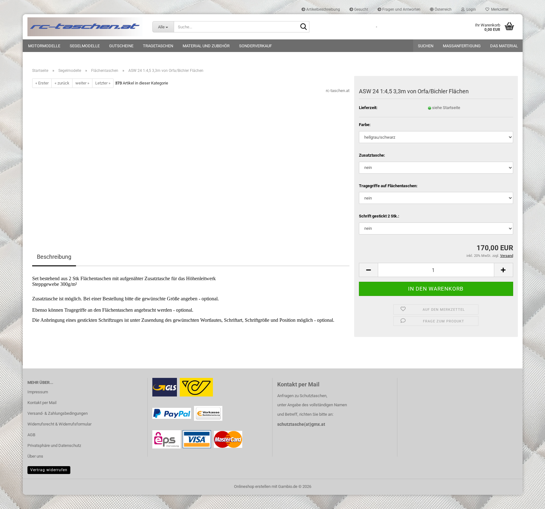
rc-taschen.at (337, 90)
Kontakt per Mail (41, 402)
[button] (440, 9)
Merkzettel (498, 9)
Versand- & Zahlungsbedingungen (57, 413)
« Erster (42, 83)
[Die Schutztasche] (85, 26)
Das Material (504, 45)
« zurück (62, 83)
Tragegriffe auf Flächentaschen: (388, 185)
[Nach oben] (527, 499)
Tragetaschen (158, 45)
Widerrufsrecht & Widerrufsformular (59, 424)
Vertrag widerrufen (48, 470)
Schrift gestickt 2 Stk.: (379, 216)
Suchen (425, 45)
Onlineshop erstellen (252, 486)
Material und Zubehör (206, 45)
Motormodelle (44, 45)
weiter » (82, 83)
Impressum (37, 392)
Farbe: (365, 124)
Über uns (35, 456)
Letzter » (102, 83)
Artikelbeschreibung (322, 9)
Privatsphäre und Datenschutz (54, 445)
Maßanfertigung (462, 45)
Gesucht (360, 9)
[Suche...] (303, 27)
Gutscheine (121, 45)
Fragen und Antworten (400, 9)
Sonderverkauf (255, 45)
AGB (31, 434)
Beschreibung (54, 256)
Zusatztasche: (372, 155)
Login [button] (470, 9)
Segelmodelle (85, 45)
